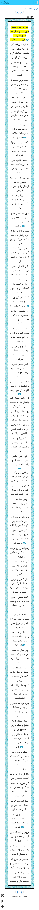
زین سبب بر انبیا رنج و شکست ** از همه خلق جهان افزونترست (19, 386)
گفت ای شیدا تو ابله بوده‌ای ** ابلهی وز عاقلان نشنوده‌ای (19, 805)
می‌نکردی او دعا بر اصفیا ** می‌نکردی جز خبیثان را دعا (19, 115)
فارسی (36, 9)
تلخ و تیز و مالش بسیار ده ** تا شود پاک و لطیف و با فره (19, 460)
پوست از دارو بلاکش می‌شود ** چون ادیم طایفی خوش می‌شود (19, 415)
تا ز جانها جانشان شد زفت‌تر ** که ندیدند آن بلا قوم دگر (19, 402)
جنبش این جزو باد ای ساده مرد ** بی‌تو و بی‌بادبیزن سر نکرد (19, 863)
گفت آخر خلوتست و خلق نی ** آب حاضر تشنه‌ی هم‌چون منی (19, 774)
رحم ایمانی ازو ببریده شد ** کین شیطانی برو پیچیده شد (19, 552)
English (25, 8)
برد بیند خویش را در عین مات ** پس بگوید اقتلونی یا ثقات (19, 521)
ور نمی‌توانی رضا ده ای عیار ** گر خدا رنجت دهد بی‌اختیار (19, 476)
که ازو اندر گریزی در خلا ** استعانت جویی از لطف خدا (19, 302)
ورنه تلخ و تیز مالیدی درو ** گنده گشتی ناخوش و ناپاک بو (19, 429)
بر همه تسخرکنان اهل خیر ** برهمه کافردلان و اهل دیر (19, 102)
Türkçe (30, 8)
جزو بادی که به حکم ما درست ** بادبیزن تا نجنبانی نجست (19, 850)
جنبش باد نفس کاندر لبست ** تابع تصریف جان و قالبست (19, 877)
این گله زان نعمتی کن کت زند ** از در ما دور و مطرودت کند (19, 270)
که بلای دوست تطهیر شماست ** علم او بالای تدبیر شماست (19, 490)
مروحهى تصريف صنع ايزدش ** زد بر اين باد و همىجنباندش (19, 836)
